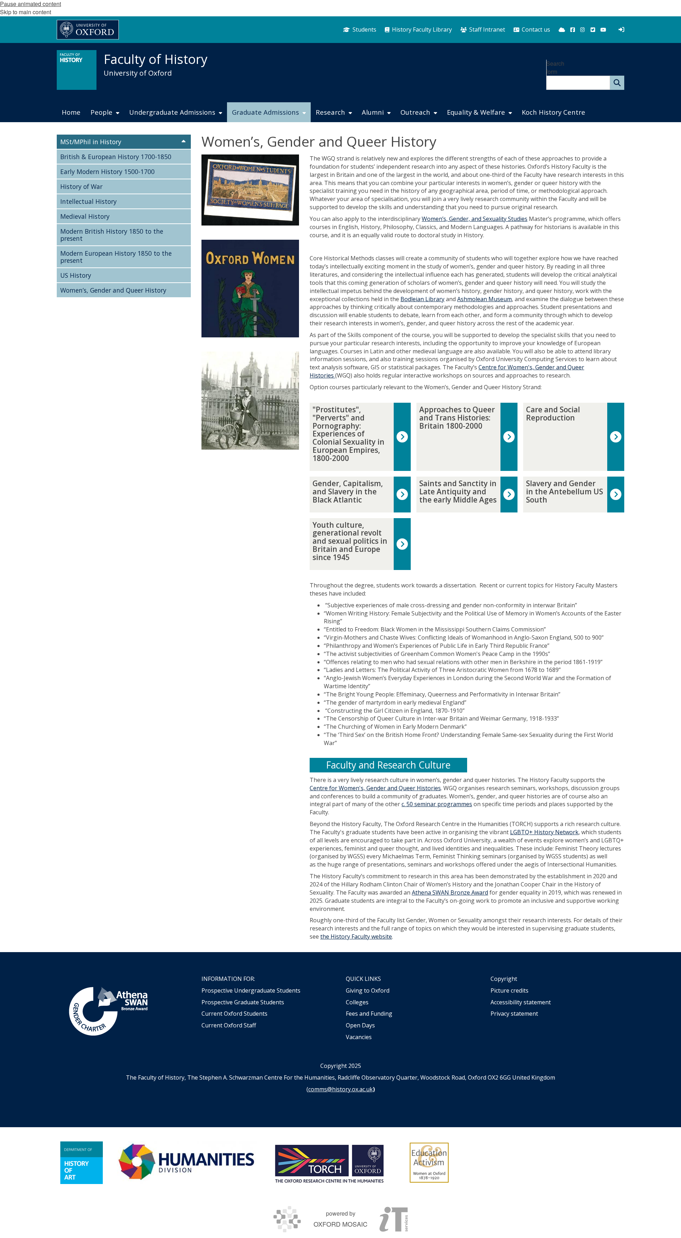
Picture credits (509, 990)
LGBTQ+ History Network (544, 832)
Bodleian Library (422, 299)
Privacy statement (514, 1013)
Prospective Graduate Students (242, 1002)
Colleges (357, 1002)
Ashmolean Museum (484, 299)
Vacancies (359, 1037)
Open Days (360, 1025)
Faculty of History (155, 59)
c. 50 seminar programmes (437, 804)
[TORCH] (329, 1162)
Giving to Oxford (367, 990)
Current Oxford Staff (228, 1025)
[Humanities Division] (187, 1162)
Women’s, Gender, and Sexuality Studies (474, 219)
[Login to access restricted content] (621, 29)
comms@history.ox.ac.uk (340, 1089)
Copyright (504, 979)
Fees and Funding (369, 1013)
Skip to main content (25, 12)
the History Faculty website (356, 936)
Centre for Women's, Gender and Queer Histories (375, 788)
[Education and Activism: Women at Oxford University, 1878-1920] (429, 1162)
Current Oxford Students (234, 1013)
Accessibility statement (521, 1002)
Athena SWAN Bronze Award (450, 892)
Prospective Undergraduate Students (250, 990)
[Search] (617, 83)
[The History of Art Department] (81, 1162)
